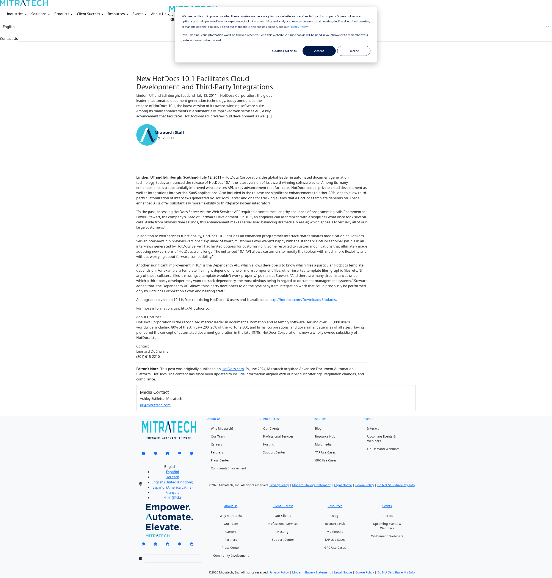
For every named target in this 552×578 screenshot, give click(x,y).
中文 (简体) (172, 497)
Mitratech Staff (169, 132)
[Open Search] (171, 15)
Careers (216, 444)
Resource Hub (325, 436)
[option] (172, 471)
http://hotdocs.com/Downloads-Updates (303, 299)
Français (172, 492)
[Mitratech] (24, 3)
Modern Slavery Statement (311, 485)
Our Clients (271, 428)
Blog (318, 428)
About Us (158, 13)
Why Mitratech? (222, 428)
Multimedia (323, 444)
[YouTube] (179, 455)
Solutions (39, 13)
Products (61, 13)
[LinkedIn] (143, 455)
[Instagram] (191, 455)
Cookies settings (284, 51)
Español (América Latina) (172, 487)
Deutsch (172, 477)
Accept (319, 51)
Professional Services (278, 436)
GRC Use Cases (326, 460)
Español (172, 471)
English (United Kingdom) (172, 482)
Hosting (268, 444)
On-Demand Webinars (383, 449)
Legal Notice (343, 485)
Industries (15, 13)
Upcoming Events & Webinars (381, 438)
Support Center (274, 452)
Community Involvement (228, 468)
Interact (373, 428)
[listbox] (169, 484)
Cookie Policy (364, 485)
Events (138, 13)
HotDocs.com (233, 368)
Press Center (220, 460)
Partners (217, 452)
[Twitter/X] (155, 455)
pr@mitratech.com (155, 405)
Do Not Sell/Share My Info (396, 485)
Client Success (88, 13)
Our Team (218, 436)
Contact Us (9, 38)
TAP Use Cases (325, 452)
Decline (354, 51)
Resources (116, 13)
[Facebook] (167, 455)
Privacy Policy (298, 26)
